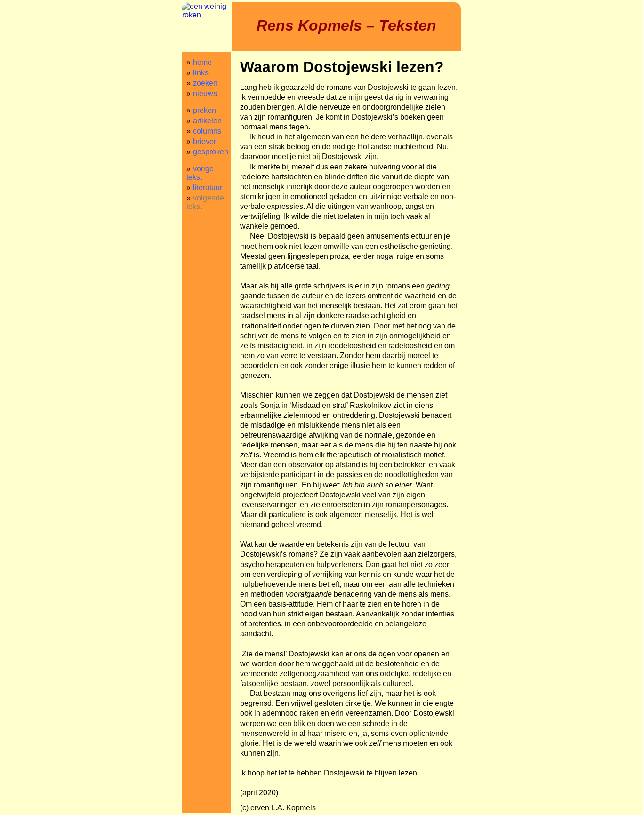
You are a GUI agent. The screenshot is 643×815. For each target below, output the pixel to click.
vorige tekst (200, 173)
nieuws (205, 93)
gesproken (210, 152)
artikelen (207, 121)
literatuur (207, 188)
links (201, 73)
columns (207, 131)
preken (204, 110)
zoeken (205, 83)
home (202, 62)
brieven (205, 141)
